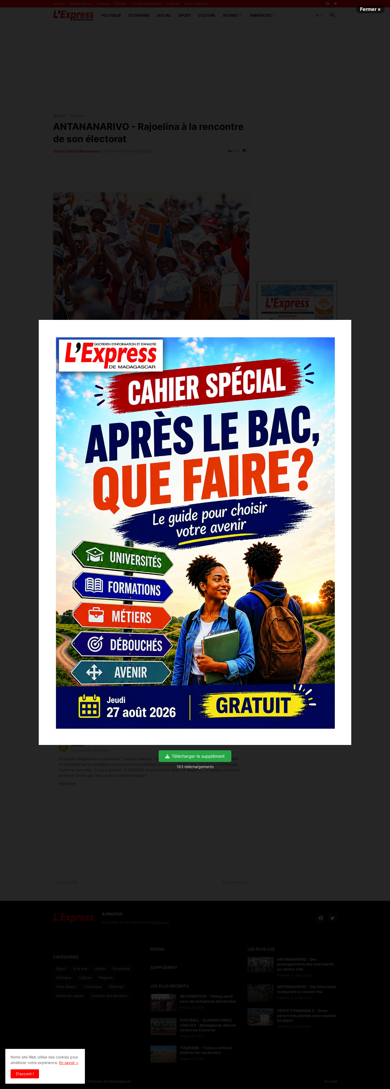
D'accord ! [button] (25, 1073)
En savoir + (68, 1062)
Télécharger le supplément (198, 756)
